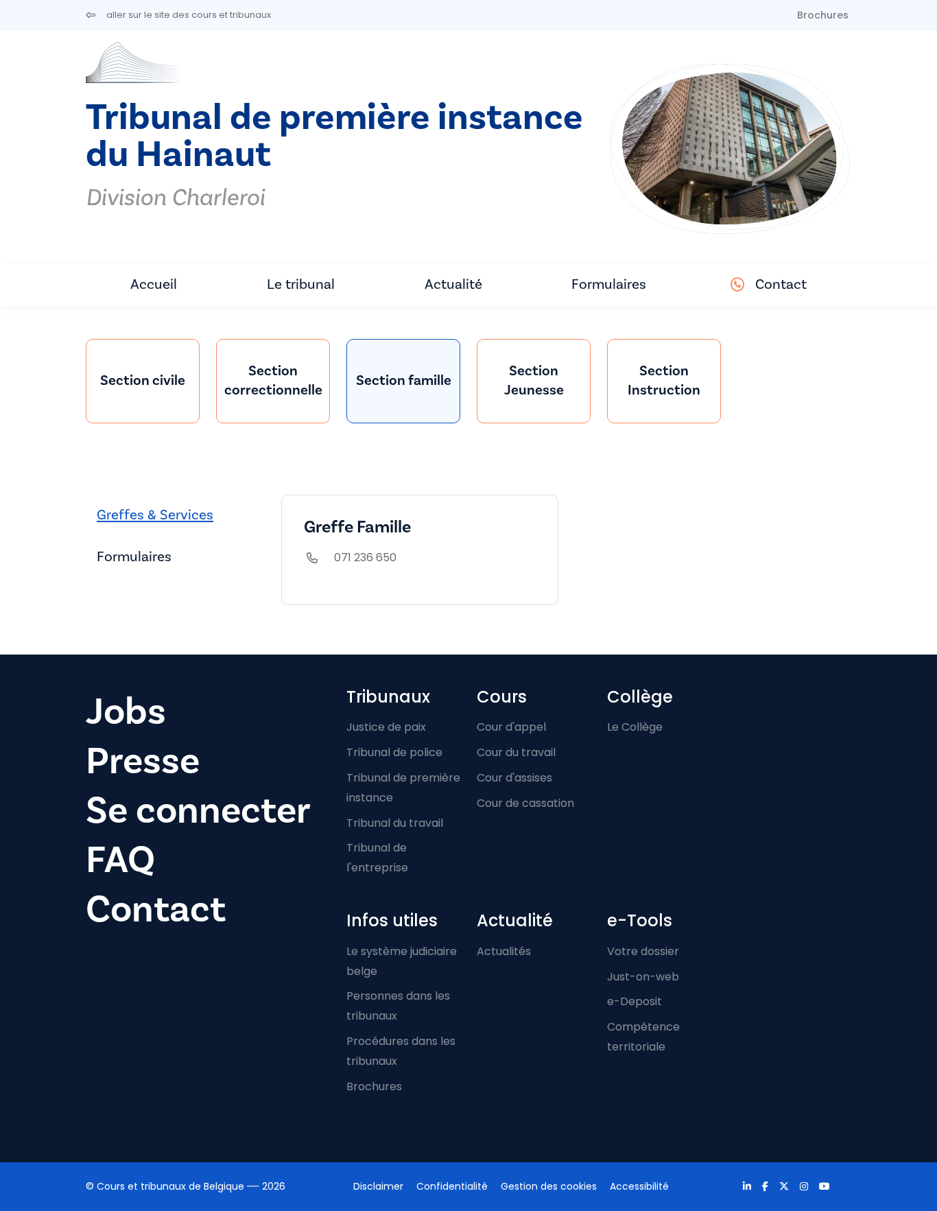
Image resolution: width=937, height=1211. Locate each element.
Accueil (153, 284)
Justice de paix (386, 727)
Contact (781, 284)
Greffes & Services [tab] (155, 515)
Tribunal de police (394, 752)
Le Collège (635, 727)
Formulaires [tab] (134, 557)
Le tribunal (301, 284)
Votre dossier (643, 951)
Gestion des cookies (549, 1186)
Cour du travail (516, 752)
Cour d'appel (511, 727)
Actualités (504, 951)
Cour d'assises (514, 778)
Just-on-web (643, 977)
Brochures (823, 15)
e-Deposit (634, 1001)
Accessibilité (639, 1186)
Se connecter (198, 810)
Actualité (453, 284)
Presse (143, 761)
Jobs (126, 711)
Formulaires (608, 284)
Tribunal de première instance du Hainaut (334, 136)
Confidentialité (452, 1186)
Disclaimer (378, 1186)
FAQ (120, 860)
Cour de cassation (525, 803)
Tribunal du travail (394, 823)
